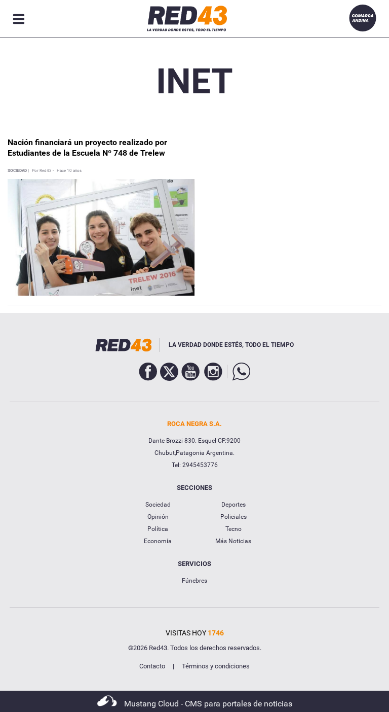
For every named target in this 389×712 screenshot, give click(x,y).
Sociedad (158, 504)
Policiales (233, 516)
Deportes (233, 504)
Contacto (152, 666)
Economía (158, 541)
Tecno (233, 528)
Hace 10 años (69, 171)
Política (157, 528)
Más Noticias (233, 541)
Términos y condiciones (216, 666)
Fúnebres (194, 580)
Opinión (158, 516)
